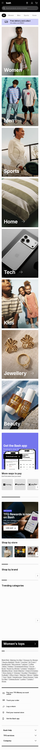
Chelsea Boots (14, 690)
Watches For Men (16, 671)
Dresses (17, 684)
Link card (9, 528)
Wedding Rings (7, 682)
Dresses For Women (31, 671)
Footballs (5, 686)
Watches (23, 686)
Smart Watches (19, 682)
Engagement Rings (21, 677)
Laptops (25, 675)
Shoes (4, 692)
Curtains (30, 690)
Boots (18, 673)
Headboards (6, 675)
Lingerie (24, 680)
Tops (4, 688)
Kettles (36, 686)
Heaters (10, 677)
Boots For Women (13, 680)
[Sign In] (31, 3)
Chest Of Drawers (32, 682)
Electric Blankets (8, 673)
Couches (24, 673)
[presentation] (4, 15)
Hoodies (24, 684)
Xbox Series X (8, 684)
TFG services (8, 747)
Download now (11, 456)
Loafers (23, 690)
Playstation (32, 684)
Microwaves (16, 675)
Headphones (17, 688)
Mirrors (29, 686)
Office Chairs (13, 686)
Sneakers (31, 680)
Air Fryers (32, 673)
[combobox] (20, 8)
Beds (9, 688)
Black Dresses (28, 688)
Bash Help (7, 741)
